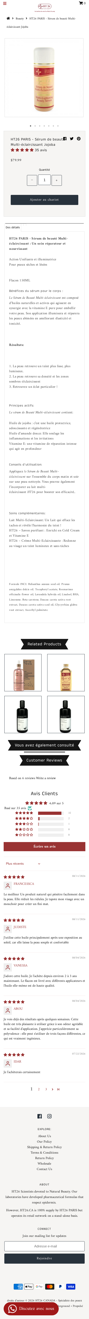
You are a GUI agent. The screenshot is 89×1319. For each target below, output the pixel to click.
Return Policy (44, 1158)
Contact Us (44, 1169)
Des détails (13, 227)
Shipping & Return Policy (44, 1147)
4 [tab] (44, 126)
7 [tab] (58, 126)
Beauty (20, 18)
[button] (23, 150)
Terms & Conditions (44, 1153)
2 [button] (39, 1089)
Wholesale (44, 1164)
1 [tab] (31, 126)
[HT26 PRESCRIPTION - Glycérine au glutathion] (65, 714)
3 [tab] (40, 126)
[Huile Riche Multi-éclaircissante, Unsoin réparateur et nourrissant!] (65, 672)
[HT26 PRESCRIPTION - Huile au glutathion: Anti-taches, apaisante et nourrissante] (23, 714)
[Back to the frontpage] (9, 18)
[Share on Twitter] (72, 139)
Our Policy (44, 1142)
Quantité (44, 170)
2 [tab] (35, 126)
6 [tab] (53, 126)
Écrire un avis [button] (44, 846)
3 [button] (46, 1089)
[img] (14, 877)
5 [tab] (49, 126)
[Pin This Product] (79, 139)
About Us (44, 1136)
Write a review (46, 778)
